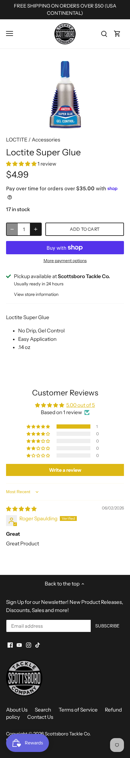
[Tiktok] (37, 645)
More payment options (65, 260)
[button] (21, 164)
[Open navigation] (9, 33)
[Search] (104, 33)
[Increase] (35, 229)
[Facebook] (10, 645)
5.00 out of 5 (80, 405)
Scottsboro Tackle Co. (68, 734)
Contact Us (40, 717)
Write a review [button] (65, 470)
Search (43, 710)
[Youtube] (19, 645)
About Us (17, 710)
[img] (21, 509)
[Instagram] (28, 645)
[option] (65, 95)
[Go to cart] (117, 33)
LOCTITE (17, 140)
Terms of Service (78, 710)
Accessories (46, 140)
